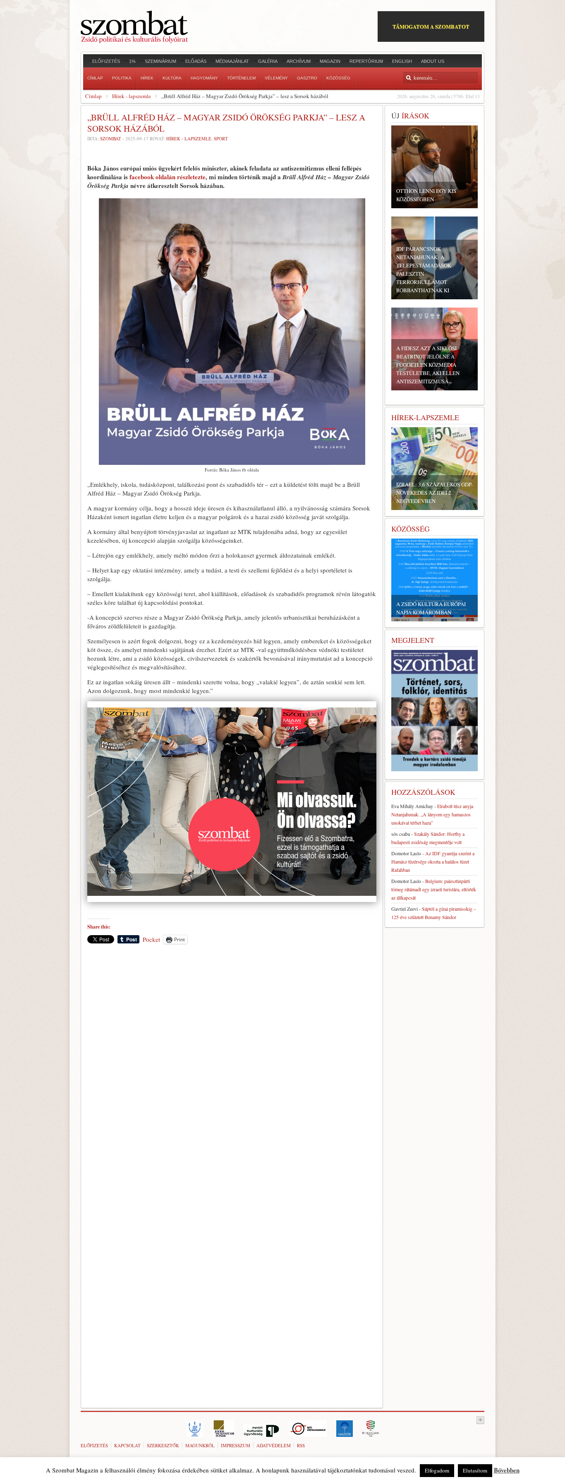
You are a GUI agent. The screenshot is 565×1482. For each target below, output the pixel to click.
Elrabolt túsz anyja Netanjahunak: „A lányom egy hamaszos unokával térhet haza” (432, 814)
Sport (221, 138)
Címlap (93, 96)
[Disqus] (231, 1065)
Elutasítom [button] (475, 1470)
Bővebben (507, 1470)
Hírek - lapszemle (131, 96)
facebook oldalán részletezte (167, 176)
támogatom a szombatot (431, 26)
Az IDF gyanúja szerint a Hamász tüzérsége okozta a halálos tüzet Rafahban (432, 861)
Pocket (151, 939)
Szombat (110, 138)
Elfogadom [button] (437, 1470)
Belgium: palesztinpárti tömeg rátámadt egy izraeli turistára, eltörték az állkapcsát (433, 889)
